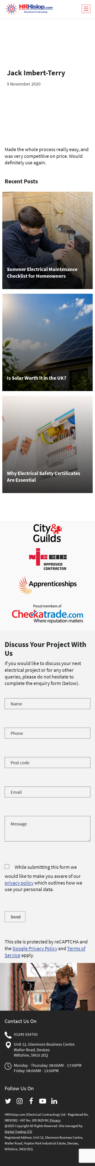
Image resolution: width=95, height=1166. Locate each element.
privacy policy (19, 882)
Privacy (55, 1120)
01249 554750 (26, 1034)
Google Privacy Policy (34, 948)
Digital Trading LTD (18, 1131)
